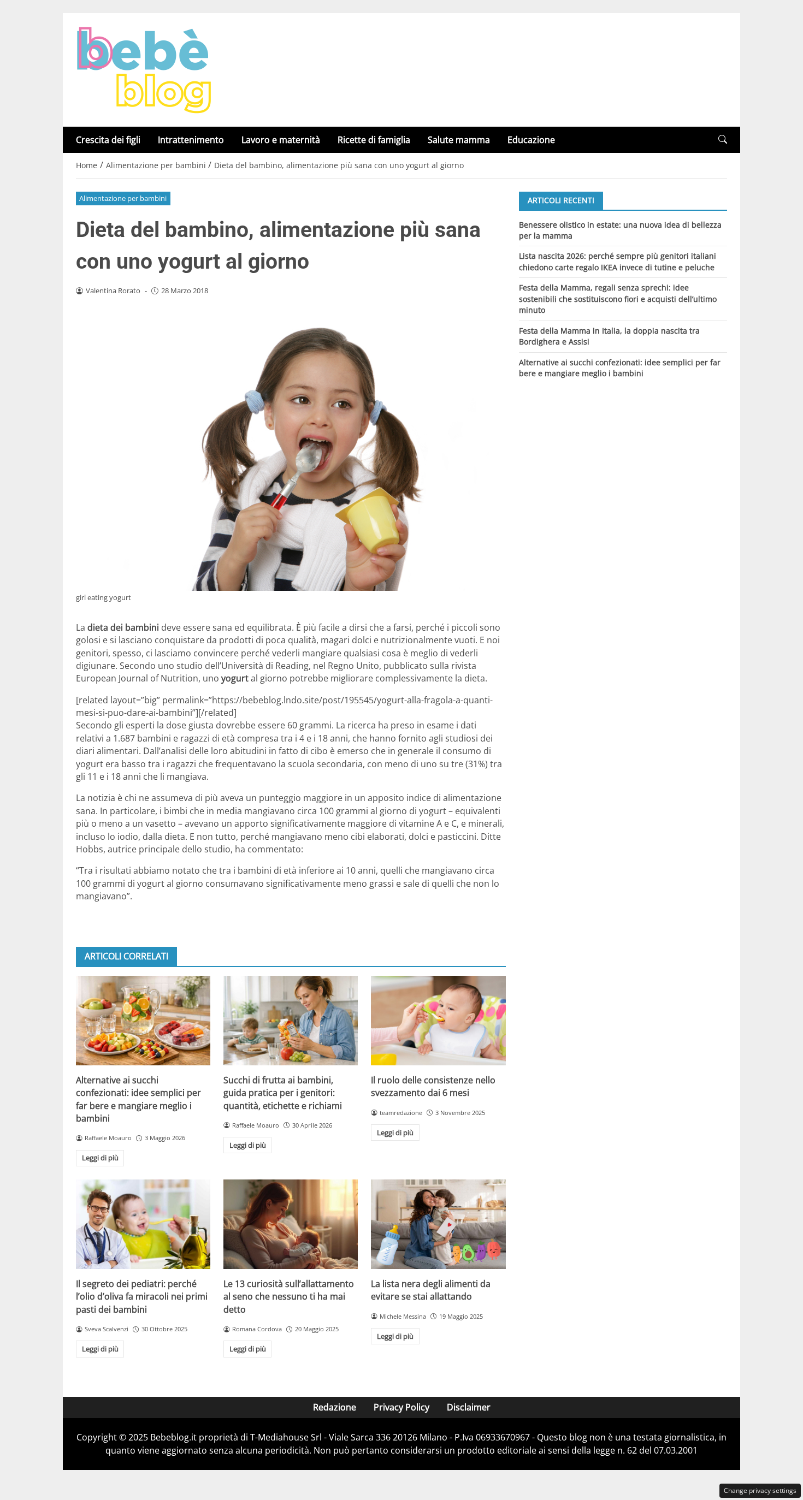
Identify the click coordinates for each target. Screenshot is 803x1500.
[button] (722, 139)
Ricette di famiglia (374, 140)
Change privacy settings (760, 1490)
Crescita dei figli (108, 140)
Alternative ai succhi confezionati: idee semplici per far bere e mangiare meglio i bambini (138, 1099)
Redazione (334, 1407)
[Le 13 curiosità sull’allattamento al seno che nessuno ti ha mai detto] (290, 1224)
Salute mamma (459, 140)
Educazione (531, 140)
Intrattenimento (191, 140)
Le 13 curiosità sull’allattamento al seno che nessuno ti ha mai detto (288, 1296)
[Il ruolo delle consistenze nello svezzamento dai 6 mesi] (438, 1020)
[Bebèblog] (143, 69)
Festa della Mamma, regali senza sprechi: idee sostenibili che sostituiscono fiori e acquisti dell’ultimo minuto (618, 298)
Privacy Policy (401, 1407)
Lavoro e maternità (280, 140)
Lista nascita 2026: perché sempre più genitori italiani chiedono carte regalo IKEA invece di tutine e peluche (617, 261)
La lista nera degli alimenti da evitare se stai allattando (431, 1290)
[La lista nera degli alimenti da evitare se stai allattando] (438, 1224)
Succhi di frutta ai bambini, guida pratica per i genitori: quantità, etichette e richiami (282, 1093)
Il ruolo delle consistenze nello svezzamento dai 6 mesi (433, 1086)
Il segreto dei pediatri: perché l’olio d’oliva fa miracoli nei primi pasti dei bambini (142, 1296)
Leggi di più (100, 1158)
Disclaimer (469, 1407)
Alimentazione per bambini (123, 198)
